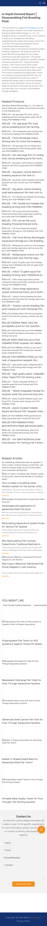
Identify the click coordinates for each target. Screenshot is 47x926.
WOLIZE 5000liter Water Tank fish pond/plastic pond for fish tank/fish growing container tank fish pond (20, 324)
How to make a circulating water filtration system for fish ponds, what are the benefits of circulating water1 (21, 485)
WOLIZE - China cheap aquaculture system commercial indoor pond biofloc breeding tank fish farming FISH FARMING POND (23, 290)
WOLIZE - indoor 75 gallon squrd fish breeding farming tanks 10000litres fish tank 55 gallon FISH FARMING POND (22, 273)
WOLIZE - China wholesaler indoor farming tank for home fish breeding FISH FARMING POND (21, 140)
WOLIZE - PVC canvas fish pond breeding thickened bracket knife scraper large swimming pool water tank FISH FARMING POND (23, 222)
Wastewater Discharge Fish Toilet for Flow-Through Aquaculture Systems (21, 682)
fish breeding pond (32, 28)
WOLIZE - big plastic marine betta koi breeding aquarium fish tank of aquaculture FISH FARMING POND (21, 174)
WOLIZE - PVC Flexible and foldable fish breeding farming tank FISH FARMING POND (23, 205)
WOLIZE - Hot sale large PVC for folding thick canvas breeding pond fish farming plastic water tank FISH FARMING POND (23, 157)
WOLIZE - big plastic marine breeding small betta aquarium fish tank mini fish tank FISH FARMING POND (22, 191)
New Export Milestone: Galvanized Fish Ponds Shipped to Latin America (22, 565)
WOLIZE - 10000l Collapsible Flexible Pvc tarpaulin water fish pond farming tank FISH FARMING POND (23, 393)
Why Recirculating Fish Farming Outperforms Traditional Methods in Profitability (21, 542)
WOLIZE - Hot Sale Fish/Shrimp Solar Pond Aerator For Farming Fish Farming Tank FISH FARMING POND (23, 441)
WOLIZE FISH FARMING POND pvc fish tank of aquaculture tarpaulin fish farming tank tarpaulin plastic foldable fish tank (22, 359)
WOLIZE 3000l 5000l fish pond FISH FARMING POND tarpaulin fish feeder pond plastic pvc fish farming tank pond (23, 341)
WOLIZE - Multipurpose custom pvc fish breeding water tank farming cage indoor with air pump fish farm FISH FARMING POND (23, 256)
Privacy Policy (23, 921)
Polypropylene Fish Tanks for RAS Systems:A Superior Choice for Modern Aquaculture (22, 642)
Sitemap (36, 917)
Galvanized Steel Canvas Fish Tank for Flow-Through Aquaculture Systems (22, 721)
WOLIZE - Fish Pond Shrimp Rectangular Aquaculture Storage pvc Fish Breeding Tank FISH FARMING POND (23, 239)
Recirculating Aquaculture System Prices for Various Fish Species (23, 525)
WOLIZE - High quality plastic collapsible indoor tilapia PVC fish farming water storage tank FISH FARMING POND (23, 375)
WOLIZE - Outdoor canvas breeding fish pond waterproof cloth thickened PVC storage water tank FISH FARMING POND (23, 307)
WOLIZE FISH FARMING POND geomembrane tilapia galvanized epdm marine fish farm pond (22, 424)
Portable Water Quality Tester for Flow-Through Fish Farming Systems (23, 800)
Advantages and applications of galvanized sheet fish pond (18, 507)
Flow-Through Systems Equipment (17, 605)
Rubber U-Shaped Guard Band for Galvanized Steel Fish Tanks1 (20, 761)
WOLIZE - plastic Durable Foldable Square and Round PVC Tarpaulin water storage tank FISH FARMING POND (23, 410)
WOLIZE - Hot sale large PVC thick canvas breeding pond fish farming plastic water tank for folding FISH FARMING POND (20, 125)
